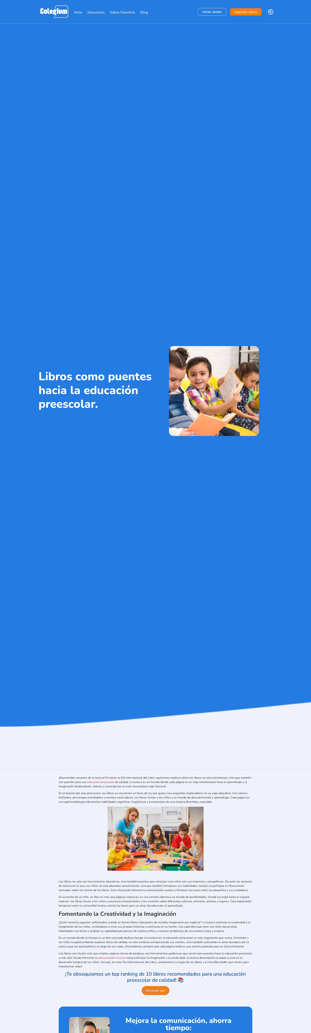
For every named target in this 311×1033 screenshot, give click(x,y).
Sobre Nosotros (122, 12)
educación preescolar (100, 782)
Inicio (78, 12)
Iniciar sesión (212, 12)
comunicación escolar (111, 958)
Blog (144, 12)
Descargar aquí (155, 991)
